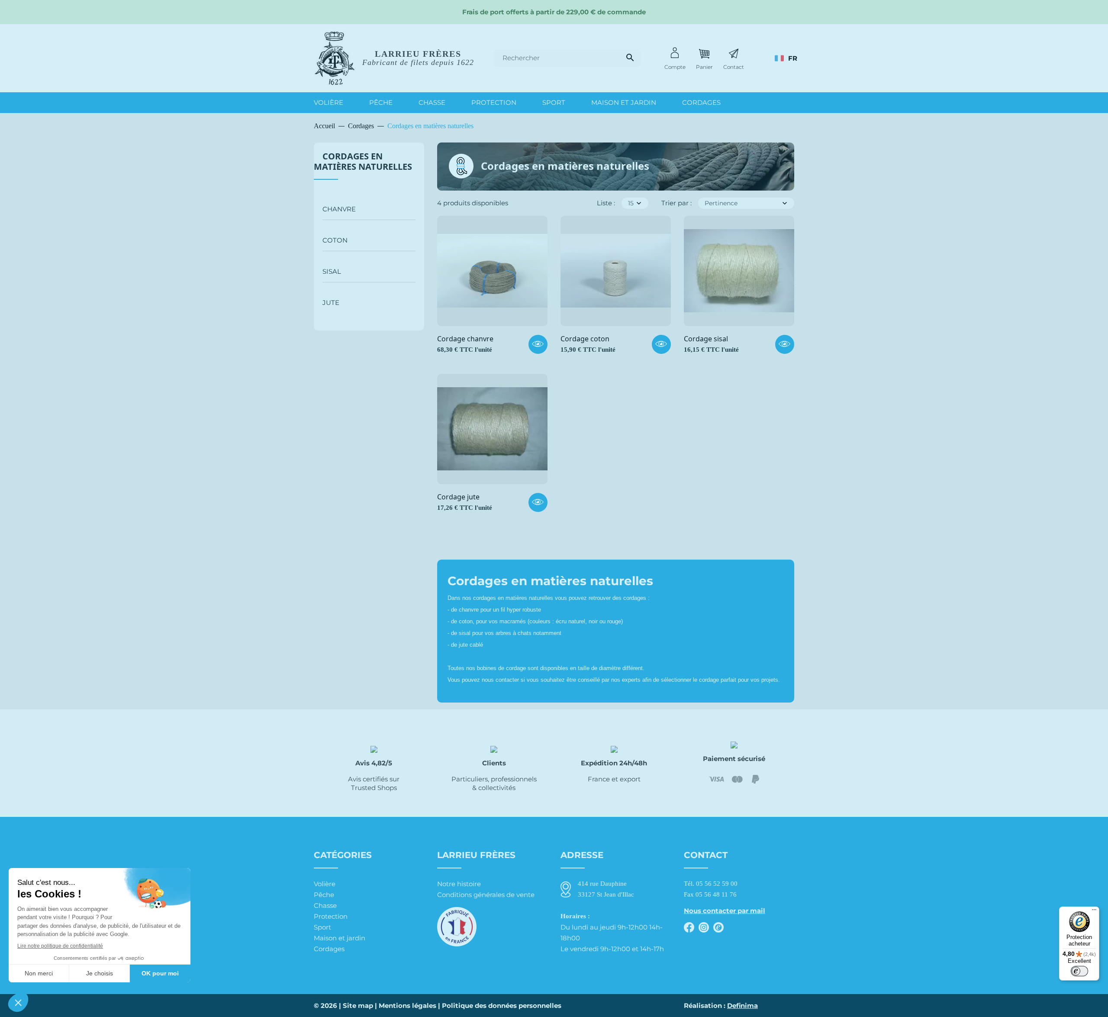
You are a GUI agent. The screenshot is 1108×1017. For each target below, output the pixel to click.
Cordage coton (584, 339)
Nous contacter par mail (724, 911)
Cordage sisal (706, 339)
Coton (335, 240)
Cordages (329, 949)
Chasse (325, 905)
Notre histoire (459, 884)
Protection (331, 916)
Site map (358, 1005)
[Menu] (1094, 912)
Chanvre (339, 209)
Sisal (331, 271)
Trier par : (676, 203)
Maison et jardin (339, 938)
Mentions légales (407, 1005)
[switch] (1079, 971)
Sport (322, 927)
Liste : (606, 203)
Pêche (324, 895)
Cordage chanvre (465, 339)
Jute (330, 302)
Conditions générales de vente (486, 895)
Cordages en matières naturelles (363, 161)
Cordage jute (458, 497)
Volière (324, 884)
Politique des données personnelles (501, 1005)
